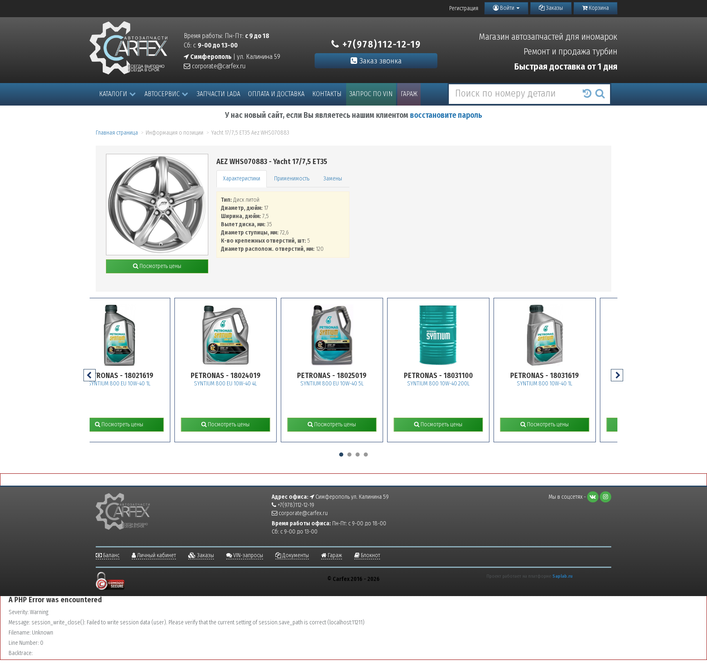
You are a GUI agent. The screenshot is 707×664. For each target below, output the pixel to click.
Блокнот (370, 555)
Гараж (409, 94)
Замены (332, 178)
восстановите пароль (446, 115)
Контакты (327, 94)
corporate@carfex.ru (217, 66)
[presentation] (89, 375)
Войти (507, 8)
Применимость (291, 178)
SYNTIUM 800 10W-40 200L (374, 383)
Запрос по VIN (371, 94)
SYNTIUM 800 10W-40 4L (587, 383)
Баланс (110, 555)
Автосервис (162, 94)
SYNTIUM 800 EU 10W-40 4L (161, 383)
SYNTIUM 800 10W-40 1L (481, 383)
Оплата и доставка (276, 94)
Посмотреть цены (159, 266)
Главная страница (117, 132)
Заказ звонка (379, 60)
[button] (341, 454)
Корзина (598, 8)
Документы (295, 555)
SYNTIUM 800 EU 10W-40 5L (268, 383)
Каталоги (113, 94)
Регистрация (463, 8)
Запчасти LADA (218, 94)
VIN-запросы (247, 555)
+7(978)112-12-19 (380, 44)
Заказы (554, 8)
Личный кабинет (156, 555)
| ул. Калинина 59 (234, 57)
